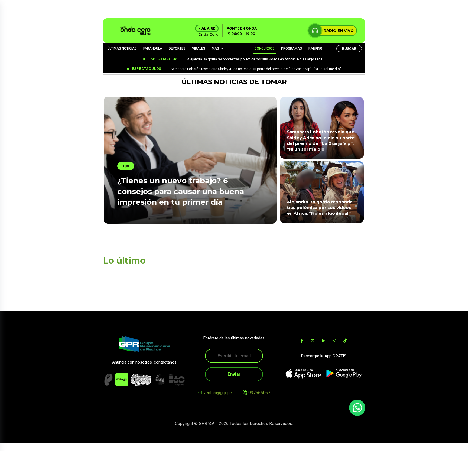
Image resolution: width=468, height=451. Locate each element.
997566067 (259, 392)
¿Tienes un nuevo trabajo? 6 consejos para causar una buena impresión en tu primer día (180, 191)
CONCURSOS (265, 48)
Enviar (233, 374)
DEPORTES (177, 48)
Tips (126, 166)
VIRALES (198, 48)
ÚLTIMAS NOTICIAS (122, 48)
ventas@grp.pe (217, 392)
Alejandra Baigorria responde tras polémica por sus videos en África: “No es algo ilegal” (320, 207)
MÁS (215, 48)
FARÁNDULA (152, 48)
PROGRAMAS (291, 48)
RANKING (315, 48)
